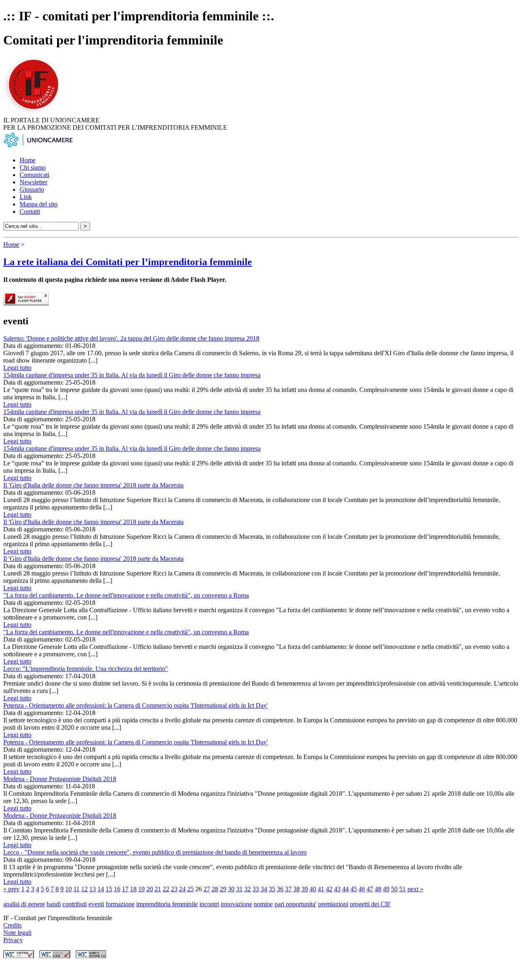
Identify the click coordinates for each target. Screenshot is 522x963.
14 (100, 889)
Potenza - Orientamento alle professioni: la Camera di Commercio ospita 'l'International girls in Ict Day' (135, 705)
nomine (263, 904)
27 (206, 889)
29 (223, 889)
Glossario (32, 189)
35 (272, 889)
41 (321, 889)
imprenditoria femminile (167, 904)
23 (174, 889)
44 (345, 889)
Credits (12, 925)
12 (84, 889)
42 (329, 889)
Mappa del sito (39, 204)
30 (231, 889)
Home (27, 160)
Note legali (17, 932)
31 (239, 889)
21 (158, 889)
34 (264, 889)
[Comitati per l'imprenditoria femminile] (34, 112)
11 (76, 889)
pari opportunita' (295, 904)
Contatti (30, 211)
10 (68, 889)
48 (378, 889)
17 (125, 889)
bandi (53, 904)
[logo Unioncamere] (38, 146)
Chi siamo (33, 167)
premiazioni (333, 904)
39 (304, 889)
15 (109, 889)
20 (149, 889)
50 (394, 889)
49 (386, 889)
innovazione (236, 904)
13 (92, 889)
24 (182, 889)
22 (166, 889)
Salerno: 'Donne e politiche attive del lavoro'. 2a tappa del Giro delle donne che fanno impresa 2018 (131, 338)
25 (190, 889)
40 (313, 889)
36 (280, 889)
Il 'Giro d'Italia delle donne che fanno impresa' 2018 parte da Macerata (93, 485)
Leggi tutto (17, 367)
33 (255, 889)
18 (133, 889)
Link (26, 196)
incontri (209, 904)
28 (215, 889)
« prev (11, 889)
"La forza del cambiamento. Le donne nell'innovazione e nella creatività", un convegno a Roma (126, 595)
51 (402, 889)
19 (141, 889)
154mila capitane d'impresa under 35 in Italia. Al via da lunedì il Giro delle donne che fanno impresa (132, 375)
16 (117, 889)
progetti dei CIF (370, 904)
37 (288, 889)
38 (296, 889)
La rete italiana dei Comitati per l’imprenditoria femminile (127, 262)
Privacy (13, 939)
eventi (96, 904)
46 (361, 889)
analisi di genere (24, 904)
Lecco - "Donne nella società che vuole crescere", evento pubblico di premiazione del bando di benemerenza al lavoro (155, 852)
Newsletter (33, 182)
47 (370, 889)
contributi (74, 904)
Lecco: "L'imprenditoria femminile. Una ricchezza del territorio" (85, 668)
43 (337, 889)
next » (415, 889)
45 (353, 889)
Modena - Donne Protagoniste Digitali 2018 (59, 778)
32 (247, 889)
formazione (120, 904)
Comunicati (34, 174)
